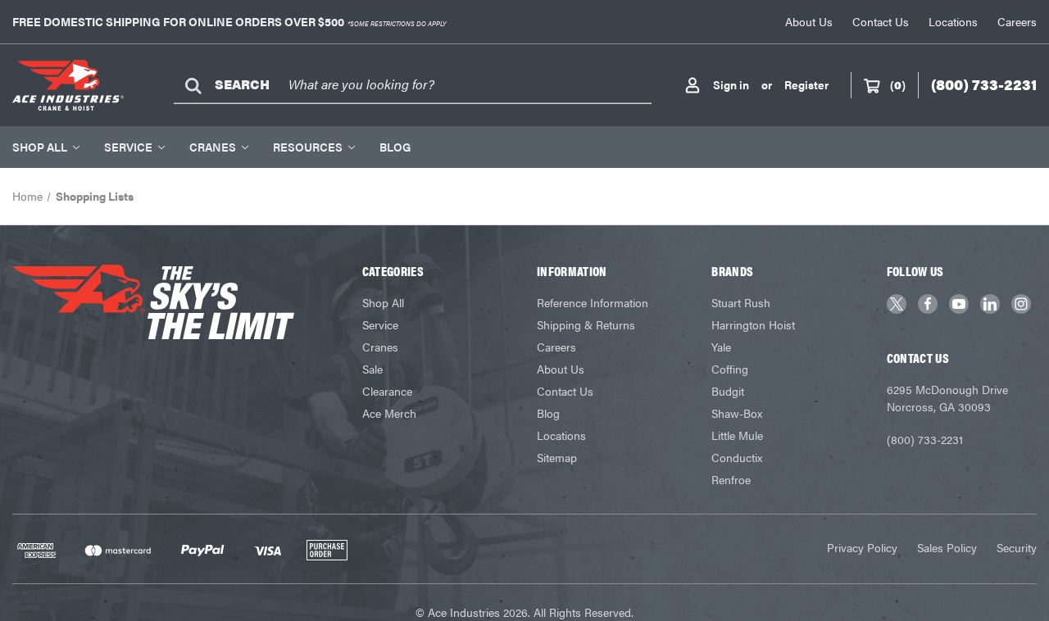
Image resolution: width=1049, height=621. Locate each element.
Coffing (729, 368)
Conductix (736, 457)
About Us (809, 21)
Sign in (731, 84)
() (898, 84)
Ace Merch (389, 413)
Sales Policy (947, 547)
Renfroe (731, 479)
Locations (953, 21)
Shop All (39, 146)
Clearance (387, 390)
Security (1017, 547)
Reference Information (592, 302)
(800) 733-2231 (925, 439)
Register (806, 84)
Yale (721, 346)
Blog (395, 146)
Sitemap (557, 457)
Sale (372, 368)
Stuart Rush (740, 302)
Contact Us (880, 21)
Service (128, 146)
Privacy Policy (862, 547)
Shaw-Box (736, 413)
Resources (308, 146)
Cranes (212, 146)
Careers (1017, 21)
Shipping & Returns (586, 324)
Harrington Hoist (753, 324)
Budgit (727, 390)
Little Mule (737, 435)
